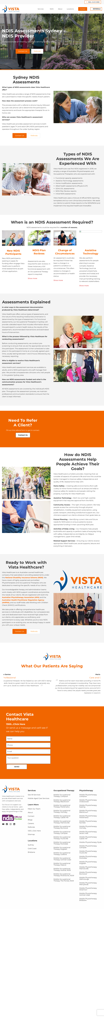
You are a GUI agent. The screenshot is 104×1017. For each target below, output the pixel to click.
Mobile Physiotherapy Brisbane (88, 899)
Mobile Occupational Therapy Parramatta (62, 806)
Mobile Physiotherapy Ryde (90, 842)
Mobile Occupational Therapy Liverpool (62, 795)
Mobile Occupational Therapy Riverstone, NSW (64, 874)
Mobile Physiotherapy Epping (88, 806)
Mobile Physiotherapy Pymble (88, 822)
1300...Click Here (15, 724)
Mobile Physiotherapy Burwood (88, 873)
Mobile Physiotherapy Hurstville (88, 852)
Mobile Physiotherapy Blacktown (88, 811)
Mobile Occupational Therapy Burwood (62, 827)
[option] (52, 683)
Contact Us (22, 51)
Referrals (37, 51)
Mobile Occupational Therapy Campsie (62, 832)
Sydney (31, 845)
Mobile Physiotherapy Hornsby (88, 827)
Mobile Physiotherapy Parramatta (88, 816)
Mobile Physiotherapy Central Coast (88, 894)
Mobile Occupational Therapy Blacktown (62, 800)
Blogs (30, 820)
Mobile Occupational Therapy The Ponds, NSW (64, 880)
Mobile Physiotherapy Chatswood (88, 800)
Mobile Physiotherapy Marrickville (88, 867)
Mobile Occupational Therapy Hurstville (62, 837)
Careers (31, 823)
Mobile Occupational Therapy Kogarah (62, 848)
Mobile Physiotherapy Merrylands (88, 883)
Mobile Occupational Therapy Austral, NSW (62, 869)
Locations (70, 9)
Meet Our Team (34, 809)
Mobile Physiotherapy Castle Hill (88, 837)
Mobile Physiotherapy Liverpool (88, 795)
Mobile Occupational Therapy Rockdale (62, 843)
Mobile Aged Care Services (38, 798)
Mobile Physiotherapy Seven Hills (88, 832)
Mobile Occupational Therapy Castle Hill (62, 816)
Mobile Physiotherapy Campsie (88, 846)
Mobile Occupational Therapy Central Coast (62, 859)
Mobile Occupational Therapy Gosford (62, 853)
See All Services (34, 795)
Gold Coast (32, 848)
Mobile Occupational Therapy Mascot (62, 864)
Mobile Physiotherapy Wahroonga (88, 878)
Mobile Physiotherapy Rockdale (88, 857)
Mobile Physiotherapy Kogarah (88, 862)
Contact (83, 9)
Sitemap (31, 834)
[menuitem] (41, 9)
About (60, 9)
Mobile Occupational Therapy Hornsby (62, 811)
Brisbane (31, 852)
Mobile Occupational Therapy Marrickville (62, 822)
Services (41, 9)
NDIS (52, 9)
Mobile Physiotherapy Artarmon (88, 889)
